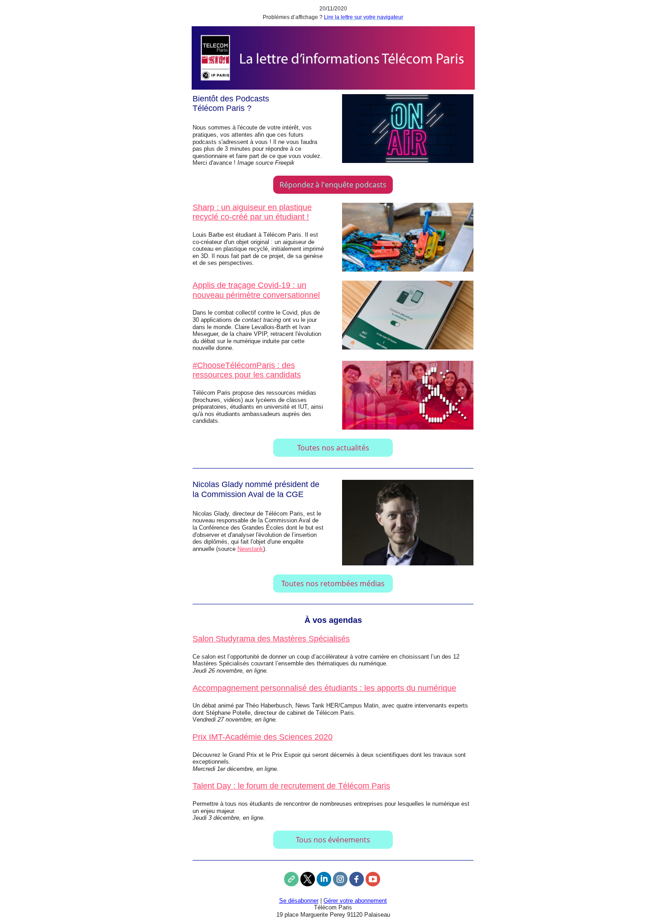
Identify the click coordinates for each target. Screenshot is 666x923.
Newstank (250, 548)
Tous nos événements (333, 840)
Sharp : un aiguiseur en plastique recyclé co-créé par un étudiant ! (252, 212)
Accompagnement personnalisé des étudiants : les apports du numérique (324, 688)
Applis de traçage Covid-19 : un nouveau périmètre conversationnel (256, 290)
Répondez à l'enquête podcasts (333, 185)
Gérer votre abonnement (355, 900)
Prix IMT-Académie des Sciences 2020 (263, 736)
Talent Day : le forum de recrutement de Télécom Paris (291, 785)
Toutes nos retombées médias (333, 583)
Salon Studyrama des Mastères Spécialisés (271, 638)
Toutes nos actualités (333, 448)
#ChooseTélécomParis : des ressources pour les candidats (247, 370)
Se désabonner (299, 900)
